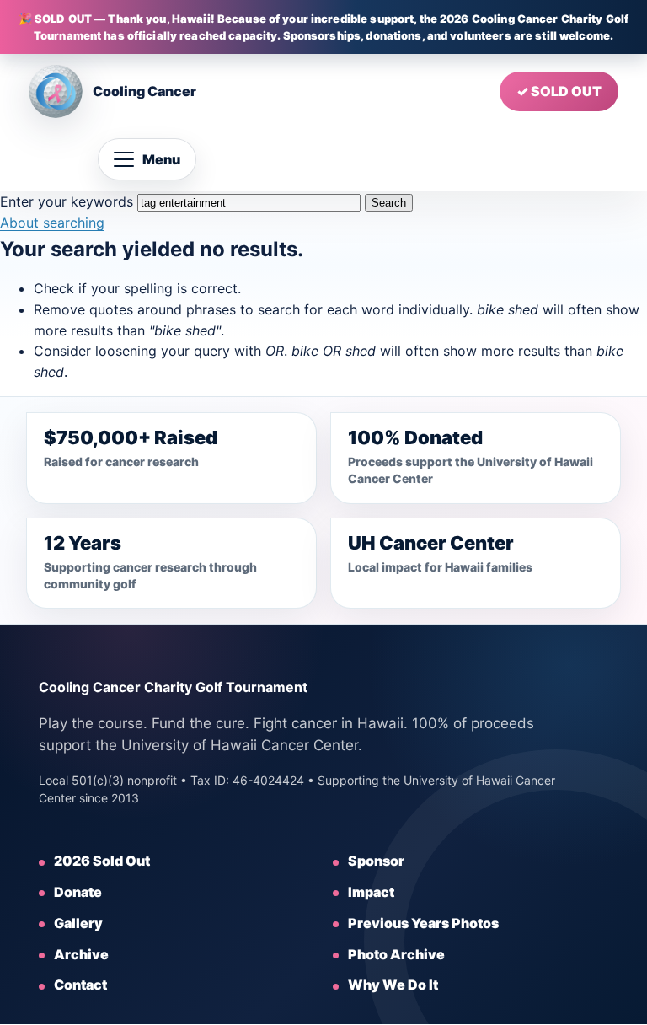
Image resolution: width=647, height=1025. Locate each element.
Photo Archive (396, 954)
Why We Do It (393, 984)
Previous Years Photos (423, 923)
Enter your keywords (66, 201)
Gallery (78, 923)
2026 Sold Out (102, 860)
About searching (52, 222)
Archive (81, 954)
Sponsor (376, 860)
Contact (80, 984)
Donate (78, 891)
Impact (371, 891)
